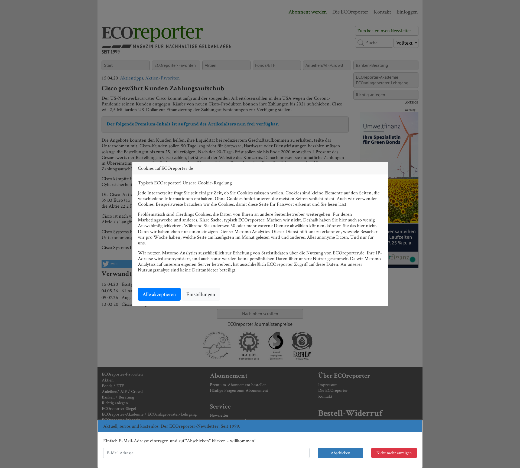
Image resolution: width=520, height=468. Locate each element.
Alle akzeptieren (159, 294)
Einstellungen (200, 294)
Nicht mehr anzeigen (394, 453)
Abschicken (340, 453)
